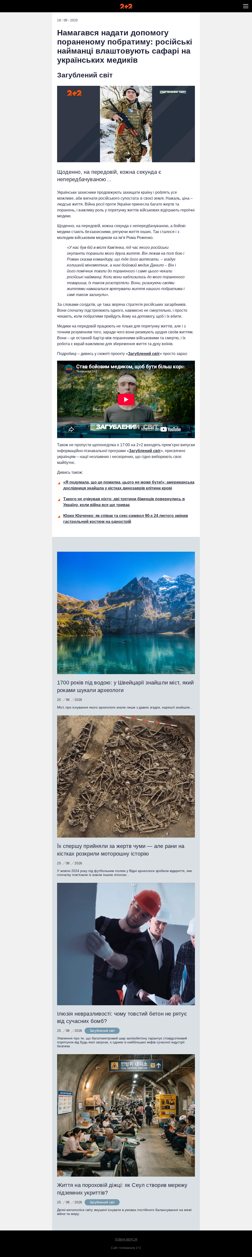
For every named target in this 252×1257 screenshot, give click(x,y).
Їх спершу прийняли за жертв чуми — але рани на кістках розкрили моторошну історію (120, 850)
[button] (245, 6)
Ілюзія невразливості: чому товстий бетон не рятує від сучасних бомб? (122, 1017)
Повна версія (126, 1239)
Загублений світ (85, 75)
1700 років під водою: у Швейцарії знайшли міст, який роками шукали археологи (125, 686)
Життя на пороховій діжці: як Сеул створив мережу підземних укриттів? (122, 1189)
